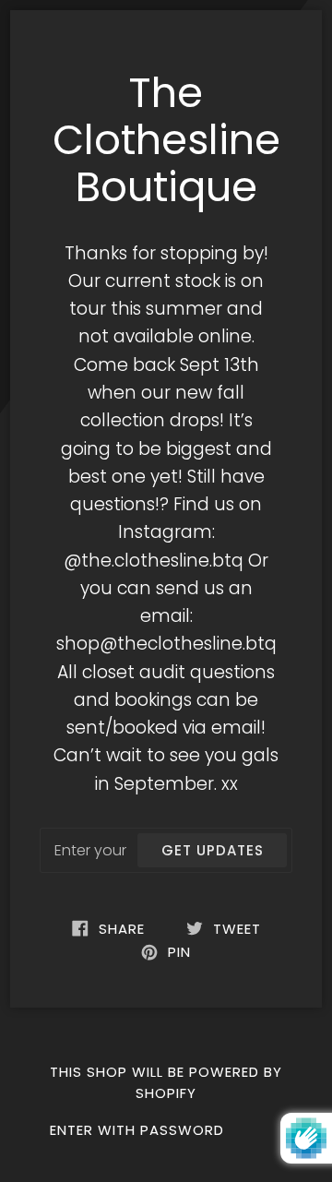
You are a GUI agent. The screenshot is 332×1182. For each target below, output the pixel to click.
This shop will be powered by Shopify (166, 1082)
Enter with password (137, 1130)
